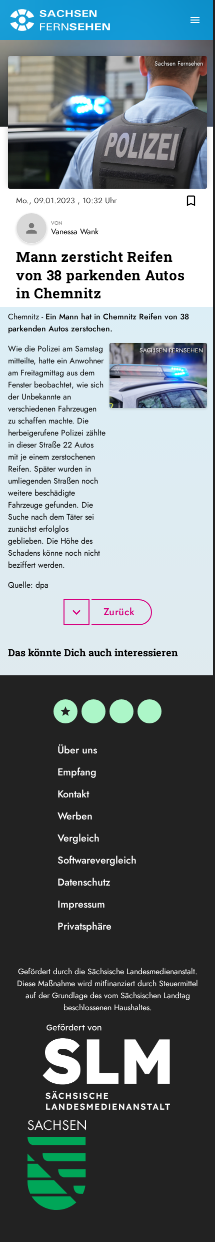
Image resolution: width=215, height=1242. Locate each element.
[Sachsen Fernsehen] (60, 20)
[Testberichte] (66, 711)
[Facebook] (94, 711)
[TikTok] (150, 711)
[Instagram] (122, 711)
